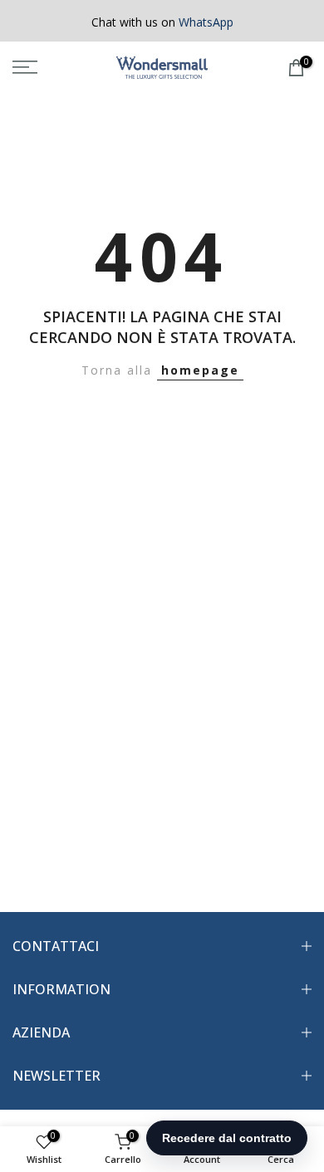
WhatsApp (206, 22)
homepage (200, 370)
